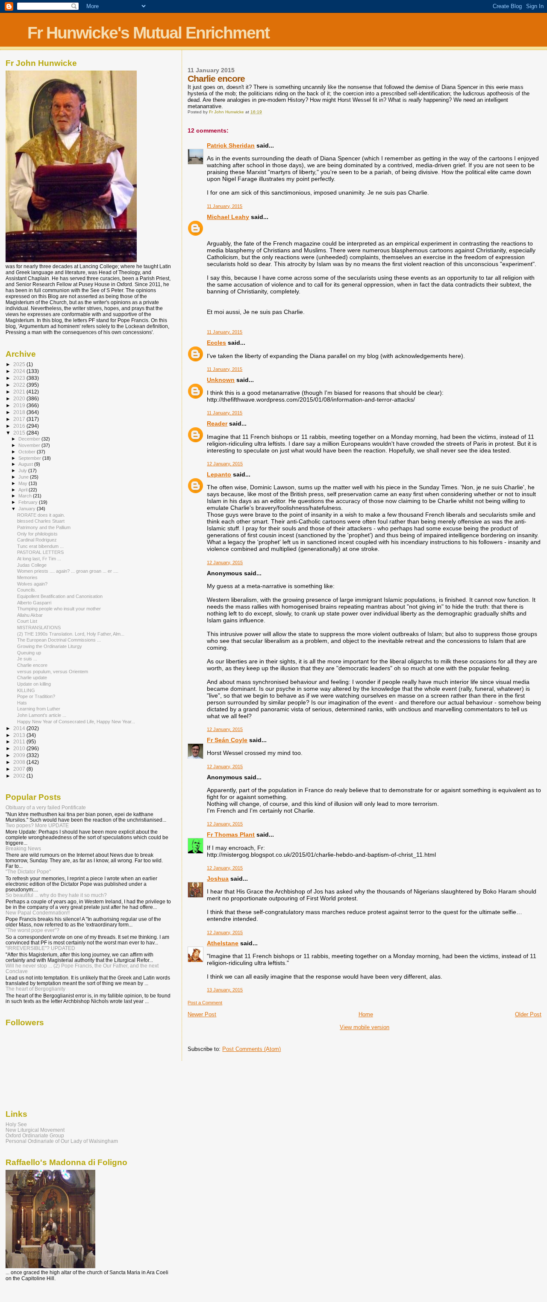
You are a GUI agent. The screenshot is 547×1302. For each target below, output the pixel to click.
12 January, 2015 (225, 463)
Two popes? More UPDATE (37, 825)
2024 (19, 371)
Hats (22, 702)
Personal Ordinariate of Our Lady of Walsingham (62, 1141)
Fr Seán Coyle (227, 740)
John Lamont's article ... (41, 715)
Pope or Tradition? (36, 696)
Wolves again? (32, 583)
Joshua (218, 878)
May (23, 483)
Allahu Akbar (30, 615)
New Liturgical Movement (35, 1130)
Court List (27, 621)
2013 (19, 735)
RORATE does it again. (41, 515)
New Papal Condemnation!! (38, 912)
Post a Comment (205, 1002)
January (27, 508)
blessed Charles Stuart (41, 521)
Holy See (16, 1124)
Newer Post (202, 1014)
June (24, 476)
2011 (19, 741)
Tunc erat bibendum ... (40, 546)
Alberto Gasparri (34, 602)
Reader (217, 423)
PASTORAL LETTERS (40, 552)
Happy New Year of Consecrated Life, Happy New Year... (76, 721)
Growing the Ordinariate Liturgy (49, 646)
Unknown (221, 379)
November (29, 445)
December (29, 438)
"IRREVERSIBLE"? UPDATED (40, 948)
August (26, 464)
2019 (19, 405)
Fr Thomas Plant (231, 834)
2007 (19, 769)
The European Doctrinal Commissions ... (59, 639)
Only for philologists (37, 533)
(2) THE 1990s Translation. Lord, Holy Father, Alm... (70, 633)
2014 (19, 728)
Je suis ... (27, 658)
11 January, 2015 (224, 206)
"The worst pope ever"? (32, 930)
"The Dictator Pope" (28, 871)
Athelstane (222, 943)
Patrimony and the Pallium (44, 527)
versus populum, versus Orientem (52, 671)
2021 (19, 391)
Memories (27, 577)
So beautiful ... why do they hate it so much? (56, 895)
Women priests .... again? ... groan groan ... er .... (67, 571)
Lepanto (219, 474)
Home (366, 1014)
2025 (19, 364)
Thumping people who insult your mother (59, 608)
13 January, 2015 (225, 989)
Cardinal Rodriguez (37, 539)
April (23, 489)
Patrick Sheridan (231, 145)
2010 (19, 748)
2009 (19, 755)
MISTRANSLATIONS (39, 627)
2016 (19, 426)
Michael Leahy (228, 216)
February (28, 502)
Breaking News (23, 848)
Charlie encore (32, 665)
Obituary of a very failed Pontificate (46, 807)
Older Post (528, 1014)
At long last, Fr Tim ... (39, 558)
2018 (19, 412)
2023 (19, 378)
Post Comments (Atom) (251, 1049)
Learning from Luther (38, 708)
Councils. (26, 589)
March (25, 495)
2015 (19, 432)
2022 (19, 385)
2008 (19, 762)
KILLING (26, 690)
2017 (19, 419)
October (27, 451)
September (30, 458)
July (23, 470)
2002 (19, 775)
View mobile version (364, 1027)
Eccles (216, 342)
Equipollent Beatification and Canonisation (60, 596)
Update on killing (34, 684)
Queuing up (29, 652)
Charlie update (32, 677)
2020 (19, 398)
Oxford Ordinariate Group (35, 1135)
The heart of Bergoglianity (35, 988)
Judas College (32, 565)
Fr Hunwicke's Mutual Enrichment (148, 33)
